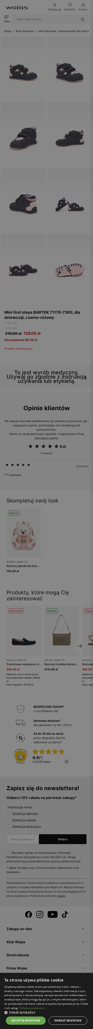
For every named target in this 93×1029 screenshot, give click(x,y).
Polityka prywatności (32, 1008)
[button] (46, 1012)
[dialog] (46, 514)
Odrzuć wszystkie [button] (68, 1020)
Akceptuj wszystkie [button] (25, 1020)
